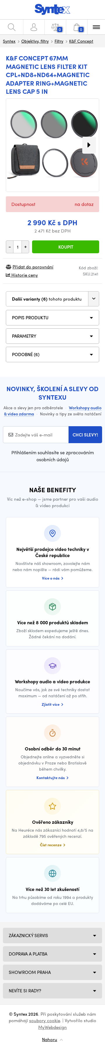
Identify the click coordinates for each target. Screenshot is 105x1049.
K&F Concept (81, 41)
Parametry (24, 336)
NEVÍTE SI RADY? (25, 990)
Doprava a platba (28, 954)
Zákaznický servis (28, 935)
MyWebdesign (52, 1027)
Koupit (65, 247)
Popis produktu (30, 317)
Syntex (9, 41)
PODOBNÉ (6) (25, 354)
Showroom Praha (30, 972)
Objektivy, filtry (35, 41)
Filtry (59, 41)
